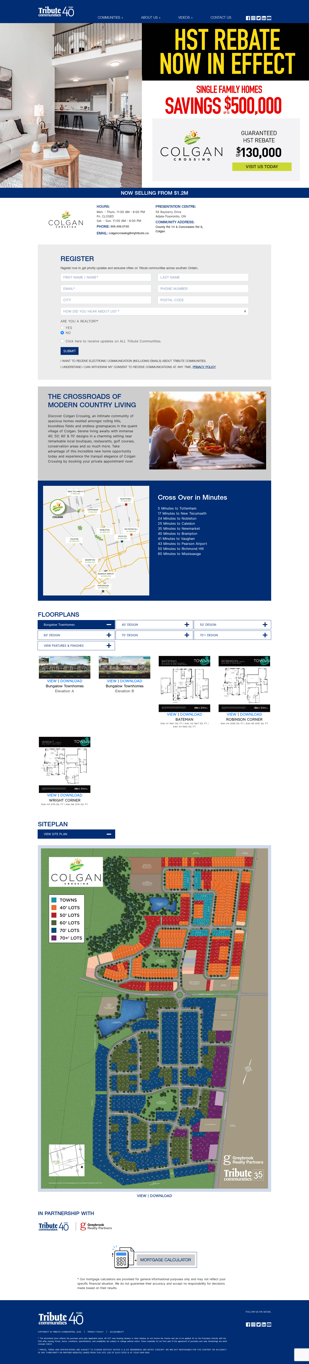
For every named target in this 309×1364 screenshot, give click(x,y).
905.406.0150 (120, 226)
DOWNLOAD (71, 681)
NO (68, 333)
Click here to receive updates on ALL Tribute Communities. (113, 341)
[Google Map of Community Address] (242, 221)
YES (69, 328)
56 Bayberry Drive (168, 212)
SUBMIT (69, 351)
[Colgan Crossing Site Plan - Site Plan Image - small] (154, 1018)
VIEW (52, 681)
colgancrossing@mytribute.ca (129, 233)
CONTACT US (221, 18)
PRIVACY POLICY (204, 367)
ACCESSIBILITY (117, 1332)
